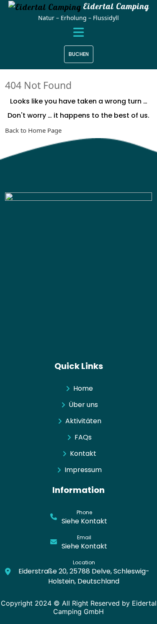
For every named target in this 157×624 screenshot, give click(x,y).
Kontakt (83, 453)
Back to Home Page (33, 130)
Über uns (83, 404)
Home (83, 388)
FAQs (83, 437)
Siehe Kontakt (84, 521)
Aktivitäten (83, 421)
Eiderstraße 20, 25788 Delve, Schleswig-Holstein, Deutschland (83, 576)
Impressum (83, 470)
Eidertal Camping (116, 6)
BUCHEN (79, 54)
